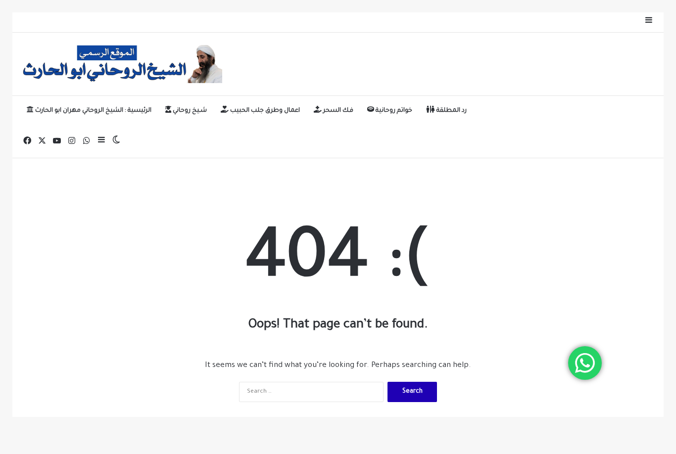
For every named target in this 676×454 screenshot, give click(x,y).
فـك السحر (337, 110)
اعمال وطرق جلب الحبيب (264, 110)
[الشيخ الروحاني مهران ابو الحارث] (121, 64)
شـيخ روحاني (189, 110)
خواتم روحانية (393, 110)
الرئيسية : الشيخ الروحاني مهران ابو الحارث (92, 110)
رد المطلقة (451, 110)
